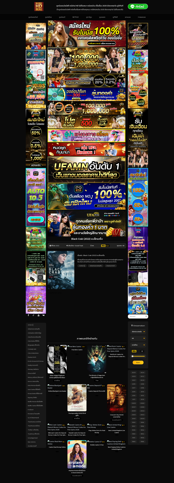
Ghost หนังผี (31, 373)
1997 (133, 426)
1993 (133, 434)
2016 (142, 388)
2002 (142, 415)
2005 (134, 411)
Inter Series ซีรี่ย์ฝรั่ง (34, 389)
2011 (133, 399)
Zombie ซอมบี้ (32, 446)
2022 (57, 246)
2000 (142, 419)
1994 (142, 430)
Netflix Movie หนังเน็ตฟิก (35, 402)
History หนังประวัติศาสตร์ (35, 377)
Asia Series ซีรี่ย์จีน (33, 341)
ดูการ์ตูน (89, 17)
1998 (142, 422)
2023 (134, 376)
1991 (133, 438)
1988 (142, 442)
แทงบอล (128, 17)
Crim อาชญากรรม (33, 353)
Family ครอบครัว (33, 365)
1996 (142, 426)
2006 (142, 407)
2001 (134, 419)
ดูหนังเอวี (62, 17)
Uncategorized (32, 438)
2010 (142, 399)
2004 (142, 411)
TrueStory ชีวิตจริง (33, 434)
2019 (133, 384)
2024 (142, 372)
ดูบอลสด (102, 17)
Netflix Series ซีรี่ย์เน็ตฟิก (35, 406)
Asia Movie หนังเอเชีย (34, 337)
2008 (142, 403)
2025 (134, 372)
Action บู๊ (30, 325)
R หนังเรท (30, 410)
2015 (133, 392)
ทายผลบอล (142, 17)
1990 (142, 438)
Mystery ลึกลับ (32, 398)
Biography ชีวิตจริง (34, 345)
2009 (134, 403)
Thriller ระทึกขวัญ (33, 430)
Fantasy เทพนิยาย (33, 369)
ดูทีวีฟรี (115, 17)
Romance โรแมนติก (34, 414)
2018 (142, 384)
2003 (134, 415)
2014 (142, 392)
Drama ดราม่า (32, 357)
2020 (142, 380)
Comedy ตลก (32, 349)
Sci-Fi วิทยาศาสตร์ (33, 418)
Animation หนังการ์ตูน (34, 333)
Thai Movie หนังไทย (34, 426)
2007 (134, 407)
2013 (133, 395)
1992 (142, 434)
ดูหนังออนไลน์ (33, 17)
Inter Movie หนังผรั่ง (34, 385)
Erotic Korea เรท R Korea (35, 361)
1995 (133, 430)
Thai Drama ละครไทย (34, 422)
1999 (133, 422)
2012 (142, 395)
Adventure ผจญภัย (34, 329)
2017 (133, 388)
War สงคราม (31, 442)
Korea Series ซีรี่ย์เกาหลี (35, 393)
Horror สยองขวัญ (33, 381)
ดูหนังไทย (48, 17)
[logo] (39, 10)
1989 (133, 442)
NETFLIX (75, 17)
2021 (133, 380)
